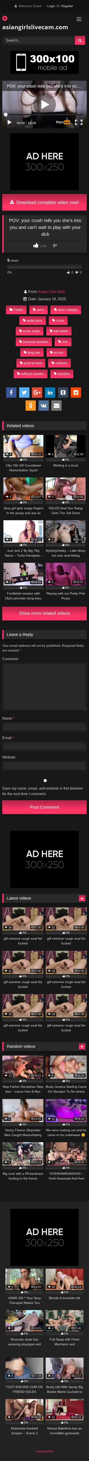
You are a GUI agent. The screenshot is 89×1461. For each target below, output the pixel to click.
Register (67, 6)
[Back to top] (75, 1447)
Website (9, 757)
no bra (58, 352)
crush (60, 320)
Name (8, 718)
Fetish (18, 309)
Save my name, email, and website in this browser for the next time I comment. (42, 791)
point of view (33, 363)
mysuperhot (44, 1451)
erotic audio (31, 331)
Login (51, 6)
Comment (10, 659)
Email (8, 738)
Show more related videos (44, 613)
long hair (34, 352)
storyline (64, 373)
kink (65, 341)
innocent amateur (35, 341)
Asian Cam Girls (51, 292)
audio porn (34, 320)
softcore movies (32, 373)
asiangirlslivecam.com (31, 27)
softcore (61, 363)
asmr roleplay (68, 309)
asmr (40, 309)
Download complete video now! (47, 202)
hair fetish (61, 331)
